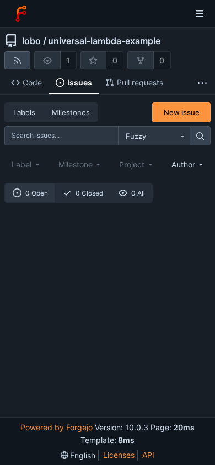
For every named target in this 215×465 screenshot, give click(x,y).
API (148, 454)
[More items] (202, 83)
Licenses (119, 454)
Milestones (71, 112)
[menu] (78, 455)
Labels (24, 112)
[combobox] (154, 136)
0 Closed (89, 193)
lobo (31, 40)
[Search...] (200, 136)
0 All (138, 193)
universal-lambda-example (104, 40)
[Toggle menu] (199, 14)
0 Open (36, 193)
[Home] (21, 14)
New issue (182, 112)
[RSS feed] (17, 60)
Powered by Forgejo (56, 427)
